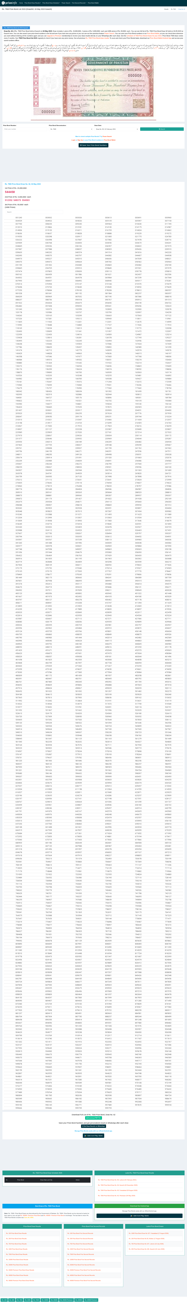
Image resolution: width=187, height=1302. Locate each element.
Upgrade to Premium (54, 36)
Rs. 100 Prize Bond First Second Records (80, 1233)
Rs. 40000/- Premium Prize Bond (54, 1215)
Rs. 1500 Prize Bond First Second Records (80, 1249)
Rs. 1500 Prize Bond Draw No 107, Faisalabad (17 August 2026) (149, 1233)
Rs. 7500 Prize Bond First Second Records (80, 1254)
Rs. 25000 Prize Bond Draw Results (17, 1265)
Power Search (66, 3)
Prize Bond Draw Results (32, 3)
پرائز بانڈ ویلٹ (21, 45)
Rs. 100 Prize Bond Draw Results (16, 1233)
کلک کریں (83, 47)
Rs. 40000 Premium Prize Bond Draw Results (20, 1280)
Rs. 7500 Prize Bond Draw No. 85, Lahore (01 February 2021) (117, 1180)
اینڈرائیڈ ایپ (72, 50)
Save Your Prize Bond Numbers (94, 145)
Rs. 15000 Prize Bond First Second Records (81, 1259)
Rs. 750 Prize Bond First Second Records (80, 1244)
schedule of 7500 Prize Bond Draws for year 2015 (144, 36)
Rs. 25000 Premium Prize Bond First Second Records (84, 1270)
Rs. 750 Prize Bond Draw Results (16, 1244)
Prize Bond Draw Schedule (50, 3)
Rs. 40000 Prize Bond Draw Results (17, 1275)
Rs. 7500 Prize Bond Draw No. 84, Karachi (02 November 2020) (118, 1185)
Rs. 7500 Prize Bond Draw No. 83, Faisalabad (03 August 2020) (117, 1190)
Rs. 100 (4, 1300)
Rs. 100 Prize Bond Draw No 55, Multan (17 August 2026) (146, 1238)
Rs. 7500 (173, 9)
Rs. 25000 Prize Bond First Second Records (81, 1265)
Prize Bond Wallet (93, 3)
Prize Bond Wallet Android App (160, 38)
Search (162, 129)
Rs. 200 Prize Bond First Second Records (80, 1238)
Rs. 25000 (54, 1300)
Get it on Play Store (95, 1136)
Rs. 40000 (78, 1300)
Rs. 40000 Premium (91, 1300)
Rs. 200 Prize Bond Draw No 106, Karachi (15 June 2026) (147, 1249)
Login (73, 140)
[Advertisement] (93, 18)
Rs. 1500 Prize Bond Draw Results (16, 1249)
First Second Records (78, 3)
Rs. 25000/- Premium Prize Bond (30, 1215)
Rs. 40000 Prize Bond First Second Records (81, 1275)
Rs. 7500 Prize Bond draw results (97, 38)
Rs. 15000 (45, 1300)
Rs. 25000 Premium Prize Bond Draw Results (20, 1270)
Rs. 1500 (27, 1300)
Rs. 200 (11, 1300)
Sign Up (80, 140)
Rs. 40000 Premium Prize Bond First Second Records (84, 1280)
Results (166, 9)
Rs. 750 (19, 1300)
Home (21, 3)
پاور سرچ (54, 45)
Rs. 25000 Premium (66, 1300)
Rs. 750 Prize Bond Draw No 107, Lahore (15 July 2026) (146, 1244)
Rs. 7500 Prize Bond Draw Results (16, 1254)
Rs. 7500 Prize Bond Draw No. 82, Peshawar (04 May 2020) (116, 1195)
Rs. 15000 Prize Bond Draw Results (17, 1259)
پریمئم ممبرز (156, 47)
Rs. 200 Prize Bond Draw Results (16, 1238)
